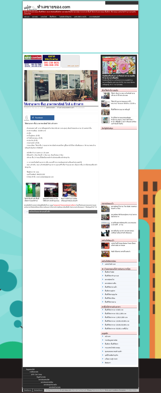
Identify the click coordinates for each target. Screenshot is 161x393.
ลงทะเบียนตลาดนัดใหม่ (47, 382)
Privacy (89, 390)
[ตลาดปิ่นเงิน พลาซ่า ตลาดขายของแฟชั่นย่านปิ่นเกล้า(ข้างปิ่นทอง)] (105, 236)
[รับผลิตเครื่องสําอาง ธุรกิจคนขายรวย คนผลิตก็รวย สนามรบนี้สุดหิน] (119, 73)
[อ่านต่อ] (119, 84)
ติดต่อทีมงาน (27, 390)
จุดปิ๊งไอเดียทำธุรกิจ (111, 355)
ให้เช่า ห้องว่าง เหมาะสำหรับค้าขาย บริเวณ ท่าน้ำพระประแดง (123, 94)
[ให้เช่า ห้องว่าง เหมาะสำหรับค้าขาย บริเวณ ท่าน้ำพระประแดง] (105, 98)
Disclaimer (122, 390)
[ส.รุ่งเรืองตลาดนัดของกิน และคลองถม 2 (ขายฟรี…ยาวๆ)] (105, 227)
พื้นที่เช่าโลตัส (109, 272)
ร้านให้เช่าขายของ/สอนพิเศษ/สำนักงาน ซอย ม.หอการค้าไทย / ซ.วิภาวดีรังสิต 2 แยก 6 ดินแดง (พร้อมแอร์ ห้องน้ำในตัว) (123, 121)
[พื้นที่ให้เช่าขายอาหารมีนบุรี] (105, 114)
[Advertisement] (80, 36)
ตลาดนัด (35, 17)
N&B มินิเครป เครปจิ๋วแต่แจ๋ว (120, 251)
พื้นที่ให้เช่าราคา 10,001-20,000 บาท (117, 321)
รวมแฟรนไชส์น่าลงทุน (112, 348)
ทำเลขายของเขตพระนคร (65, 107)
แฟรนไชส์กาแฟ (110, 264)
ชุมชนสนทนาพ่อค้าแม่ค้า (113, 351)
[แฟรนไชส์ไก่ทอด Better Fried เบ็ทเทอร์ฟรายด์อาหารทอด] (105, 248)
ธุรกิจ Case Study (36, 374)
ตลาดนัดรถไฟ (109, 279)
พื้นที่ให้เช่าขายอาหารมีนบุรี (120, 109)
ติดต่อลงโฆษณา (38, 390)
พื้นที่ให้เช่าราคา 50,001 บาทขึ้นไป (116, 329)
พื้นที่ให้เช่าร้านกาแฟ (112, 276)
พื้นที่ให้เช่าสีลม (110, 298)
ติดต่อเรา (108, 363)
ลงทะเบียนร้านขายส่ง (54, 387)
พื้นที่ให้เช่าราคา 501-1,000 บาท (115, 314)
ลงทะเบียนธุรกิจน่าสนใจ (50, 384)
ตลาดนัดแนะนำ (108, 203)
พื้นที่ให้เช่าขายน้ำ (111, 287)
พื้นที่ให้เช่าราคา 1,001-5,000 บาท (116, 317)
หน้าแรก (26, 17)
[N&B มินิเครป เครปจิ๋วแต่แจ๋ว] (105, 256)
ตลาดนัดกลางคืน (110, 283)
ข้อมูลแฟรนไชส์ (30, 369)
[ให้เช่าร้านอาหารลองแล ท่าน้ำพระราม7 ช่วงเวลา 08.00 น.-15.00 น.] (105, 106)
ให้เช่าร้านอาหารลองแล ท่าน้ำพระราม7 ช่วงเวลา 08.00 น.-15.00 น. (123, 102)
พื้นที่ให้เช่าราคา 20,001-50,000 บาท (117, 325)
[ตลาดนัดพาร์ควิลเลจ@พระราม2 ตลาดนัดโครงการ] (105, 219)
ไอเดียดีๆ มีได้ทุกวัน (65, 17)
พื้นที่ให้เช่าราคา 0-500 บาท (114, 310)
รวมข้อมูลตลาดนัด (111, 340)
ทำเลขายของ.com (65, 390)
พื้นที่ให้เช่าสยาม (110, 302)
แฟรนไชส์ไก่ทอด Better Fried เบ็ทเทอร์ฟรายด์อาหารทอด (123, 244)
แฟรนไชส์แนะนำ (108, 240)
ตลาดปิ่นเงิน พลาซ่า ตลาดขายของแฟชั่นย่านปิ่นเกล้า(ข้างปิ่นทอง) (122, 232)
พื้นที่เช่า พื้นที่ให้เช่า (111, 344)
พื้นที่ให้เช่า (53, 17)
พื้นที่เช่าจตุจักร (110, 291)
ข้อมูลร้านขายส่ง (41, 377)
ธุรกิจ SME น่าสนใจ (80, 17)
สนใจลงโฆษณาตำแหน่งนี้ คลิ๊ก (39, 212)
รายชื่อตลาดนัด (34, 372)
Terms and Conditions (112, 390)
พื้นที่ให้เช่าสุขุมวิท (111, 294)
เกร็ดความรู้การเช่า (111, 359)
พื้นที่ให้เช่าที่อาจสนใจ (110, 90)
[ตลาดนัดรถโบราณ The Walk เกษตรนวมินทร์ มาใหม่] (105, 211)
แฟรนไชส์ (44, 17)
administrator (50, 107)
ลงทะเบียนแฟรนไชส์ (44, 379)
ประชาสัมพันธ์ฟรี (94, 17)
